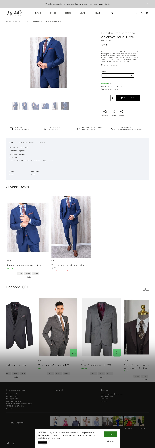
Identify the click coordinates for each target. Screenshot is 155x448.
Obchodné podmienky (14, 401)
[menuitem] (40, 13)
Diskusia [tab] (42, 143)
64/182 (28, 273)
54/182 (145, 376)
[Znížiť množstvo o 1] (103, 98)
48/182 (50, 373)
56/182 (137, 376)
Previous (145, 289)
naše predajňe (73, 4)
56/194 (94, 373)
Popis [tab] (11, 143)
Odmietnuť (110, 441)
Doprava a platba (12, 396)
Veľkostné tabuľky (12, 394)
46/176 (66, 373)
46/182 (58, 373)
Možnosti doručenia (111, 89)
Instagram (104, 401)
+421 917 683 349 (107, 396)
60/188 (23, 373)
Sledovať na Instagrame (136, 428)
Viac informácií (54, 438)
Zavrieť (133, 119)
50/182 (109, 373)
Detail (45, 262)
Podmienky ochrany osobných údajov (19, 404)
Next (148, 289)
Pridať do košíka (129, 98)
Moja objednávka (12, 399)
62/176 (15, 373)
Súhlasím (110, 434)
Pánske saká (35, 171)
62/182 (36, 273)
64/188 (20, 273)
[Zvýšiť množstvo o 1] (112, 98)
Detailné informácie (109, 65)
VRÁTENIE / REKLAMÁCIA (15, 406)
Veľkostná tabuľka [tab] (26, 143)
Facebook (104, 399)
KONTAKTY (10, 408)
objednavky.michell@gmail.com (112, 394)
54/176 (101, 373)
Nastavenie (42, 442)
